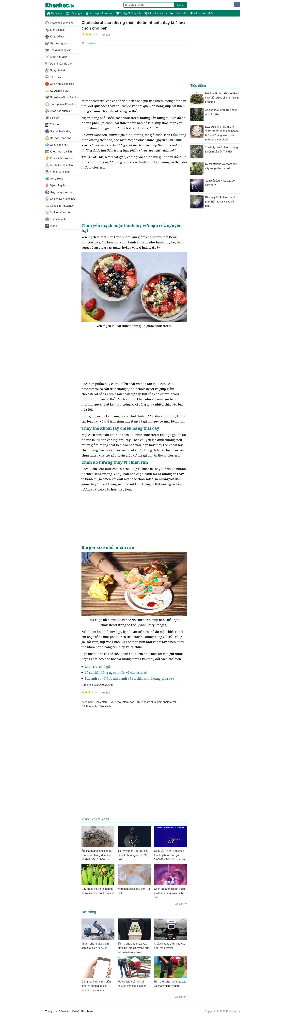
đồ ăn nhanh (89, 706)
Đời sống (91, 43)
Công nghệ (75, 13)
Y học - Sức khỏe (203, 13)
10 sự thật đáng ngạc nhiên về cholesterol (116, 672)
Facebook (87, 1011)
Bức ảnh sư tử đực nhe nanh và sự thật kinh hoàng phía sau (129, 678)
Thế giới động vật (130, 13)
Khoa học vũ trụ (157, 13)
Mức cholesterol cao (122, 702)
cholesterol (101, 702)
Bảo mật (64, 1011)
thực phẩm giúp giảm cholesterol (156, 702)
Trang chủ (56, 13)
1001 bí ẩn (180, 13)
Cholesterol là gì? (97, 666)
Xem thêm (181, 904)
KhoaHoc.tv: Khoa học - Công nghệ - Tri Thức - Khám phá (63, 5)
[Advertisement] (134, 72)
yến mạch (105, 706)
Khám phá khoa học (101, 13)
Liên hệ (75, 1011)
